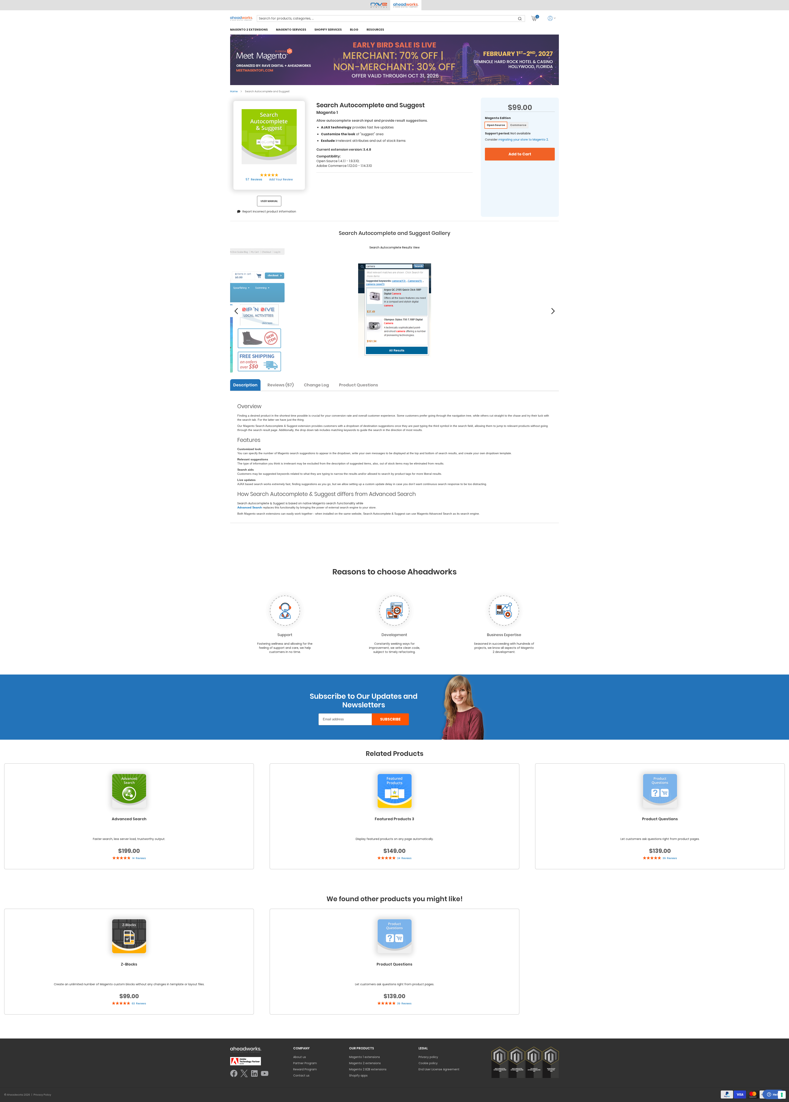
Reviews (280, 385)
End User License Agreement (439, 1069)
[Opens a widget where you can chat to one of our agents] (773, 1095)
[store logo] (241, 18)
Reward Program (305, 1069)
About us (299, 1057)
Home (234, 91)
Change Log (316, 385)
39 (670, 858)
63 (139, 1003)
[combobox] (391, 18)
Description (245, 385)
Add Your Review (281, 179)
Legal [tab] (423, 1048)
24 (404, 858)
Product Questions (358, 385)
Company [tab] (301, 1048)
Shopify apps (358, 1075)
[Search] (520, 18)
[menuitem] (249, 29)
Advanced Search (249, 507)
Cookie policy (428, 1063)
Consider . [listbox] (517, 139)
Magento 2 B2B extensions (367, 1069)
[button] (405, 5)
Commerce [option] (518, 125)
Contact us (301, 1075)
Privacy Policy (42, 1095)
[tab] (247, 384)
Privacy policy (428, 1057)
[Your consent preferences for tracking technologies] (782, 1095)
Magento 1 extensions (364, 1057)
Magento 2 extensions (365, 1063)
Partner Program (305, 1063)
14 (139, 858)
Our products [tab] (361, 1048)
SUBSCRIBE (390, 719)
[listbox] (520, 125)
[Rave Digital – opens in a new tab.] (379, 5)
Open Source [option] (496, 125)
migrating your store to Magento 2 (523, 139)
